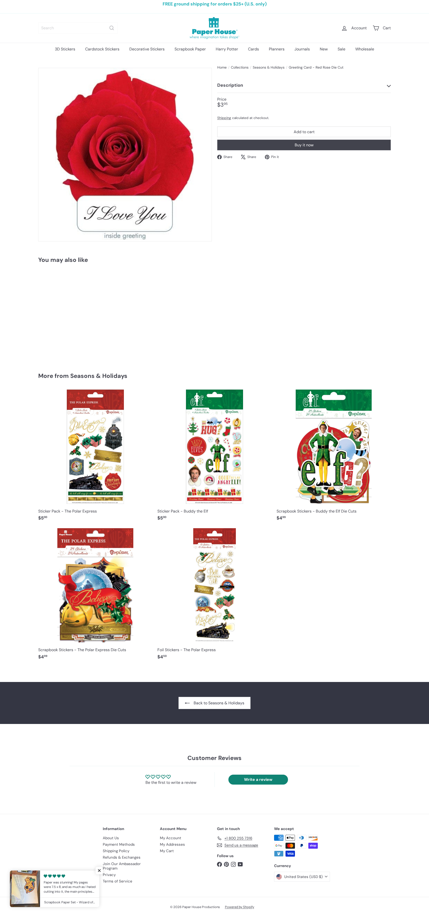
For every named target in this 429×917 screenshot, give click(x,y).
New (324, 49)
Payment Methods (119, 844)
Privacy (109, 874)
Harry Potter (227, 49)
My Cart (167, 850)
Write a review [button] (258, 779)
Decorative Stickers (147, 49)
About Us (111, 838)
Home (222, 67)
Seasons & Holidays (269, 67)
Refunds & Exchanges (122, 857)
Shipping (224, 118)
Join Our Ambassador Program (122, 866)
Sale (341, 49)
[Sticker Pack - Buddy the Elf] (214, 458)
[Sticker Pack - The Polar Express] (95, 458)
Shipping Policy (116, 850)
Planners (277, 49)
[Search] (112, 28)
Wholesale (364, 49)
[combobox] (78, 28)
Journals (302, 49)
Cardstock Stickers (102, 49)
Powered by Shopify (239, 907)
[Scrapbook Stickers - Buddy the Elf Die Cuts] (334, 458)
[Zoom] (125, 154)
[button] (99, 870)
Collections (240, 67)
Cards (253, 49)
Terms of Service (117, 881)
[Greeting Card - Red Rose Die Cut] (65, 314)
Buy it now (304, 145)
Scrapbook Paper (190, 49)
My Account (170, 838)
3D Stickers (65, 49)
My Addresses (172, 844)
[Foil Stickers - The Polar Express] (214, 596)
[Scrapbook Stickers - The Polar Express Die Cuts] (95, 596)
